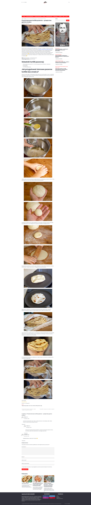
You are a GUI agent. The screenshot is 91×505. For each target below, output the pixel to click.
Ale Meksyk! (27, 503)
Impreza (56, 66)
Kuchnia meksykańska (29, 16)
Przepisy (56, 67)
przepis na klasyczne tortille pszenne (45, 49)
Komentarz (24, 446)
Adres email (24, 460)
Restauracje (55, 16)
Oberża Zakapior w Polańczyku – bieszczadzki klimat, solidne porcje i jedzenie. (62, 56)
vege (41, 405)
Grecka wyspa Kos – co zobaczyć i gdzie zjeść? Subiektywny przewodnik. (61, 50)
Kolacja (59, 66)
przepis (27, 405)
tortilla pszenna (37, 405)
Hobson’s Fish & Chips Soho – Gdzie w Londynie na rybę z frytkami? (62, 62)
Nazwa (23, 456)
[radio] (22, 402)
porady (24, 405)
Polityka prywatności (59, 498)
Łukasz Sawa (27, 23)
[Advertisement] (45, 10)
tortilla (34, 405)
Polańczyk (56, 54)
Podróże (60, 16)
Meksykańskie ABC (49, 16)
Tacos (58, 67)
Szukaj (56, 18)
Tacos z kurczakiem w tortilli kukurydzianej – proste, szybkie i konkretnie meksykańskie (61, 69)
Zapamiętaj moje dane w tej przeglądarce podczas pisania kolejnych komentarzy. (37, 466)
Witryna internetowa (25, 463)
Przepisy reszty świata (38, 16)
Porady (44, 16)
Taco (29, 405)
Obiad (67, 66)
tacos (31, 405)
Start (24, 16)
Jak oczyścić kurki (25, 483)
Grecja (56, 48)
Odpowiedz (23, 424)
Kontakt (57, 496)
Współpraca (58, 497)
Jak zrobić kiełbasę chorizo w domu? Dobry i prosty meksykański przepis (38, 484)
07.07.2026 (60, 64)
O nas (57, 495)
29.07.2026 (60, 52)
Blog (63, 16)
